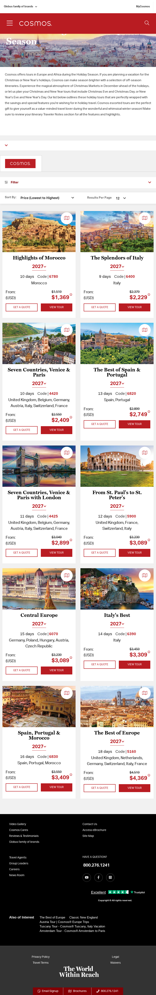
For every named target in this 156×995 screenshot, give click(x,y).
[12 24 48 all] (121, 198)
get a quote (21, 307)
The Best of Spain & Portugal (117, 372)
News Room (16, 875)
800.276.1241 (109, 991)
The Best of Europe (117, 733)
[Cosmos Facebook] (98, 877)
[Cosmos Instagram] (110, 877)
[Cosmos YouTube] (86, 877)
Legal (115, 957)
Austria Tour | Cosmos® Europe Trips (64, 922)
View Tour (57, 307)
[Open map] (67, 218)
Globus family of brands (18, 6)
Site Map (88, 836)
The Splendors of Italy (117, 258)
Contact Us (89, 824)
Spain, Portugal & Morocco (39, 735)
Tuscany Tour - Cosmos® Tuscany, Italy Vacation (72, 926)
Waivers (115, 962)
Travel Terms (41, 962)
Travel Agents (17, 857)
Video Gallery (17, 824)
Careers (14, 869)
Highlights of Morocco (39, 258)
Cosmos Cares (18, 830)
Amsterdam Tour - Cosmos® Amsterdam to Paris (72, 931)
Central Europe (39, 615)
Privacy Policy (41, 957)
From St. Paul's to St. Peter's (117, 495)
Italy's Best (117, 615)
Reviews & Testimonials (24, 836)
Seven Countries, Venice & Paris (39, 372)
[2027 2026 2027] (39, 266)
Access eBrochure (94, 830)
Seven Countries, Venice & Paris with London (39, 495)
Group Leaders (18, 863)
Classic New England (83, 917)
